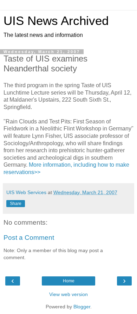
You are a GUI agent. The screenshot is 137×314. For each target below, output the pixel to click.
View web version (68, 294)
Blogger (81, 306)
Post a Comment (29, 237)
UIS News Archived (56, 20)
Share (15, 203)
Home (68, 280)
